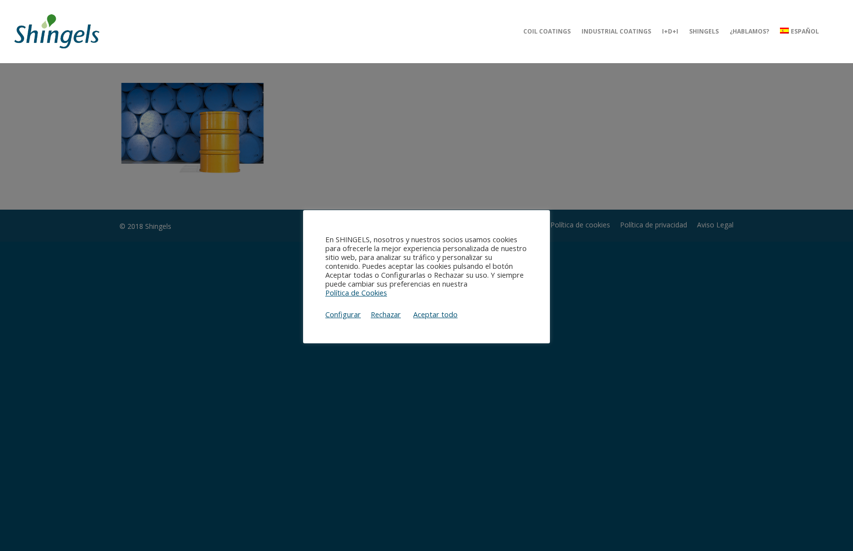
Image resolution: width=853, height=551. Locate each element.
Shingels (704, 32)
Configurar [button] (343, 314)
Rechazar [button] (386, 314)
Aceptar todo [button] (435, 314)
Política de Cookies (356, 292)
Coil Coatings (547, 32)
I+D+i (670, 32)
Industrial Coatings (616, 32)
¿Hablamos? (749, 32)
